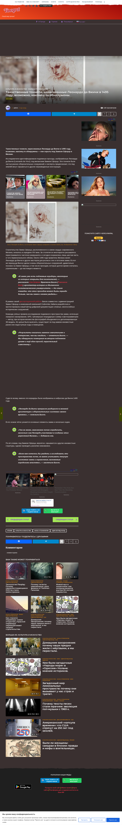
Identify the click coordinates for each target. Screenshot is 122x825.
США (45, 617)
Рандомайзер (87, 2)
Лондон (56, 700)
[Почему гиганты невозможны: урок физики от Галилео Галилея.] (42, 570)
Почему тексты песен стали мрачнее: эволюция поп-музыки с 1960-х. (60, 706)
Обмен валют (66, 788)
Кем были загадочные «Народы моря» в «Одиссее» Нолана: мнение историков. (66, 621)
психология (46, 680)
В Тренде (42, 22)
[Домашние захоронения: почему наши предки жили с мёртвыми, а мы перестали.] (42, 604)
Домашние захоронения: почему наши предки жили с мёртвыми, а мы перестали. (41, 623)
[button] (104, 2)
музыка (61, 700)
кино (72, 614)
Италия (9, 530)
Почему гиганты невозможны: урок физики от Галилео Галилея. (40, 587)
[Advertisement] (75, 12)
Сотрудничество (73, 2)
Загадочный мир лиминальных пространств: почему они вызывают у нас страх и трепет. (59, 689)
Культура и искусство (16, 89)
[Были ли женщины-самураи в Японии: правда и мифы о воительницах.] (23, 748)
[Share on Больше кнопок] (100, 114)
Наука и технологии (38, 89)
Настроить (84, 820)
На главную (19, 2)
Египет (21, 614)
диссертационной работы (31, 301)
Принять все (113, 820)
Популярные (68, 22)
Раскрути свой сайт (52, 788)
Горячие (54, 22)
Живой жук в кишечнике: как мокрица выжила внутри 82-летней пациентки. (64, 588)
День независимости (63, 719)
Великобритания (48, 700)
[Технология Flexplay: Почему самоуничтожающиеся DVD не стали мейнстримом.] (17, 570)
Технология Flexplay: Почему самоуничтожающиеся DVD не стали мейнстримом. (17, 588)
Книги (53, 2)
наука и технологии (41, 530)
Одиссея (71, 615)
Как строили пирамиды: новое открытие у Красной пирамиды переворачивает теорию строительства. (15, 623)
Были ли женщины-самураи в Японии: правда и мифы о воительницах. (60, 745)
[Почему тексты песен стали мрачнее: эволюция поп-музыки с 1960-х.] (23, 707)
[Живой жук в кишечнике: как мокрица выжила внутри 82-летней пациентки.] (67, 570)
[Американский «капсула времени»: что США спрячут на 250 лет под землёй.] (23, 728)
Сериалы (45, 2)
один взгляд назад (58, 530)
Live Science (34, 282)
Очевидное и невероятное (64, 582)
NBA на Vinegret (32, 2)
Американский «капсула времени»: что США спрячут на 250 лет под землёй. (59, 726)
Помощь (98, 2)
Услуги (61, 2)
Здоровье (59, 581)
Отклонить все (98, 820)
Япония (72, 740)
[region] (61, 818)
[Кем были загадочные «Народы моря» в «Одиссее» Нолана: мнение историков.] (67, 604)
